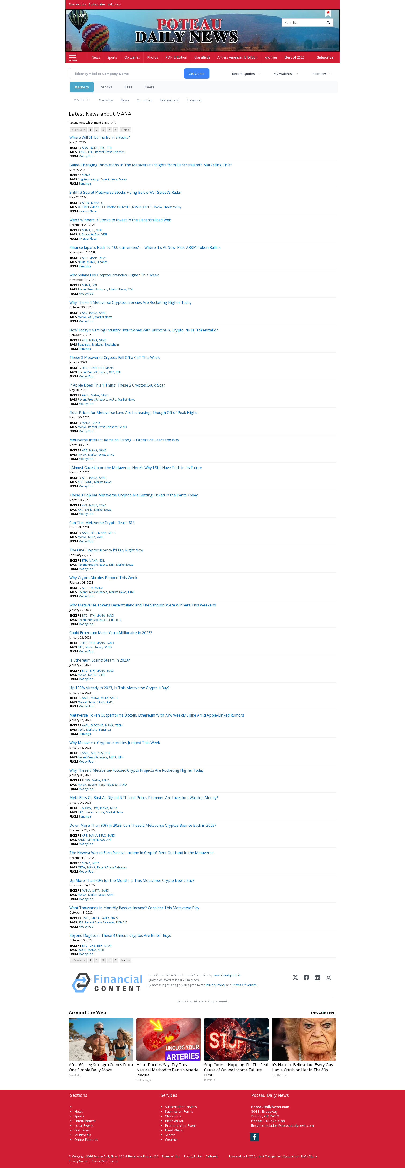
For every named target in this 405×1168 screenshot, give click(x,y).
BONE (94, 148)
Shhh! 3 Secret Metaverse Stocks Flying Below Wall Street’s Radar (125, 192)
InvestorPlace (88, 211)
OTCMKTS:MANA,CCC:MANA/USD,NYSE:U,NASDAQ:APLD (115, 207)
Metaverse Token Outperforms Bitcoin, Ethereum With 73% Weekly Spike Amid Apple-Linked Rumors (156, 715)
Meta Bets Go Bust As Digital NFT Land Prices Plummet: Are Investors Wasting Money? (143, 797)
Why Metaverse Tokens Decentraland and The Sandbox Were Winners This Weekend (142, 605)
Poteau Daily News (106, 1156)
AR (84, 588)
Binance (102, 262)
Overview (106, 100)
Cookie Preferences (104, 1161)
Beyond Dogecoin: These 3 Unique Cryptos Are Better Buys (120, 935)
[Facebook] (306, 983)
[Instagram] (328, 983)
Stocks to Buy (172, 207)
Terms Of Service (244, 985)
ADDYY (86, 808)
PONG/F (121, 922)
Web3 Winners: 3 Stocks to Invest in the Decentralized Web (120, 220)
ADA (85, 148)
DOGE (82, 950)
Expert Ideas (109, 179)
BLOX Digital (309, 1156)
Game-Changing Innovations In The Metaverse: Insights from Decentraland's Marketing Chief (150, 164)
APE (84, 340)
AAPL (85, 395)
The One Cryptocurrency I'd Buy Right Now (106, 550)
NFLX (102, 835)
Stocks (106, 87)
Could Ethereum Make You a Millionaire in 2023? (110, 632)
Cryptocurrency (88, 179)
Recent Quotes (243, 73)
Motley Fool (86, 156)
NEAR (103, 258)
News (124, 100)
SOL (95, 285)
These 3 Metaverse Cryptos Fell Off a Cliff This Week (114, 357)
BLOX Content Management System (269, 1156)
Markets (82, 87)
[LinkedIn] (317, 983)
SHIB (101, 675)
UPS (80, 922)
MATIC (92, 675)
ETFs (128, 87)
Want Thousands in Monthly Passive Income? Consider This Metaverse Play (134, 907)
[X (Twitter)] (295, 983)
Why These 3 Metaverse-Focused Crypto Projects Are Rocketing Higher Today (136, 770)
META (112, 533)
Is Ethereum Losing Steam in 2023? (99, 660)
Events (123, 179)
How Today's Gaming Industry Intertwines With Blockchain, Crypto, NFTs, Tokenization (144, 330)
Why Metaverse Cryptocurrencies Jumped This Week (114, 742)
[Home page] (203, 23)
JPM (96, 808)
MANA (86, 175)
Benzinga (85, 184)
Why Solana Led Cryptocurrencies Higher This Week (114, 275)
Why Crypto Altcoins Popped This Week (103, 577)
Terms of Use (171, 1156)
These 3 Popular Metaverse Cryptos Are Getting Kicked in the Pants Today (133, 495)
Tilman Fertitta (94, 812)
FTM (90, 588)
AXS (84, 313)
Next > (125, 130)
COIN (93, 368)
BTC (102, 148)
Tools (149, 87)
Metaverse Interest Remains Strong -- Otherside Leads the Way (124, 440)
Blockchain (112, 344)
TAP (80, 812)
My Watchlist (283, 73)
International (169, 100)
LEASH (82, 152)
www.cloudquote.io (227, 975)
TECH (118, 725)
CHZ (92, 946)
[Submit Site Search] (328, 22)
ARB (84, 258)
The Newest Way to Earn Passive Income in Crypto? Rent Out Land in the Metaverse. (141, 852)
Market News (117, 289)
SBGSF (115, 918)
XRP (111, 372)
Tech (81, 730)
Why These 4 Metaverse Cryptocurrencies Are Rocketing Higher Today (130, 302)
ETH (109, 148)
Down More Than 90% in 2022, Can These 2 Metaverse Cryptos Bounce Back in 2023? (142, 825)
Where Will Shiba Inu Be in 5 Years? (99, 137)
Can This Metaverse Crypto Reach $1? (102, 522)
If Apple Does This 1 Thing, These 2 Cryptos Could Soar (117, 385)
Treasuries (195, 100)
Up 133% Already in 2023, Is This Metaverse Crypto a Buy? (119, 687)
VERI (99, 230)
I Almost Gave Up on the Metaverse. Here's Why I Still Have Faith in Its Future (135, 467)
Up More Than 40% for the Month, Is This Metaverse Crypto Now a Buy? (131, 880)
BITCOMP (97, 725)
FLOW (86, 780)
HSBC (85, 918)
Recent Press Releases (109, 152)
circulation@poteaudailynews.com (288, 1125)
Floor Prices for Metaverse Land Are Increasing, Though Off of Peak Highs (133, 412)
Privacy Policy (215, 985)
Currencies (145, 100)
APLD (85, 203)
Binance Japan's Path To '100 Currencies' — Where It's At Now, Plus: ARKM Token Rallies (145, 247)
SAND (103, 313)
